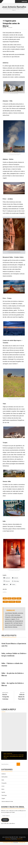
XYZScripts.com (22, 842)
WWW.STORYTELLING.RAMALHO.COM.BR (12, 754)
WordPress (20, 839)
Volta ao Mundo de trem (7, 801)
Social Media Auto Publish (8, 842)
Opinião (3, 792)
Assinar (5, 820)
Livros (3, 786)
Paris (9, 598)
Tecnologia (4, 795)
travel (18, 598)
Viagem (18, 601)
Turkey (5, 601)
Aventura (4, 773)
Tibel (14, 598)
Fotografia (11, 601)
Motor (3, 789)
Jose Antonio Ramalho (14, 7)
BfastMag (7, 839)
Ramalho (4, 27)
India (5, 598)
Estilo (3, 780)
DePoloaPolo (4, 776)
